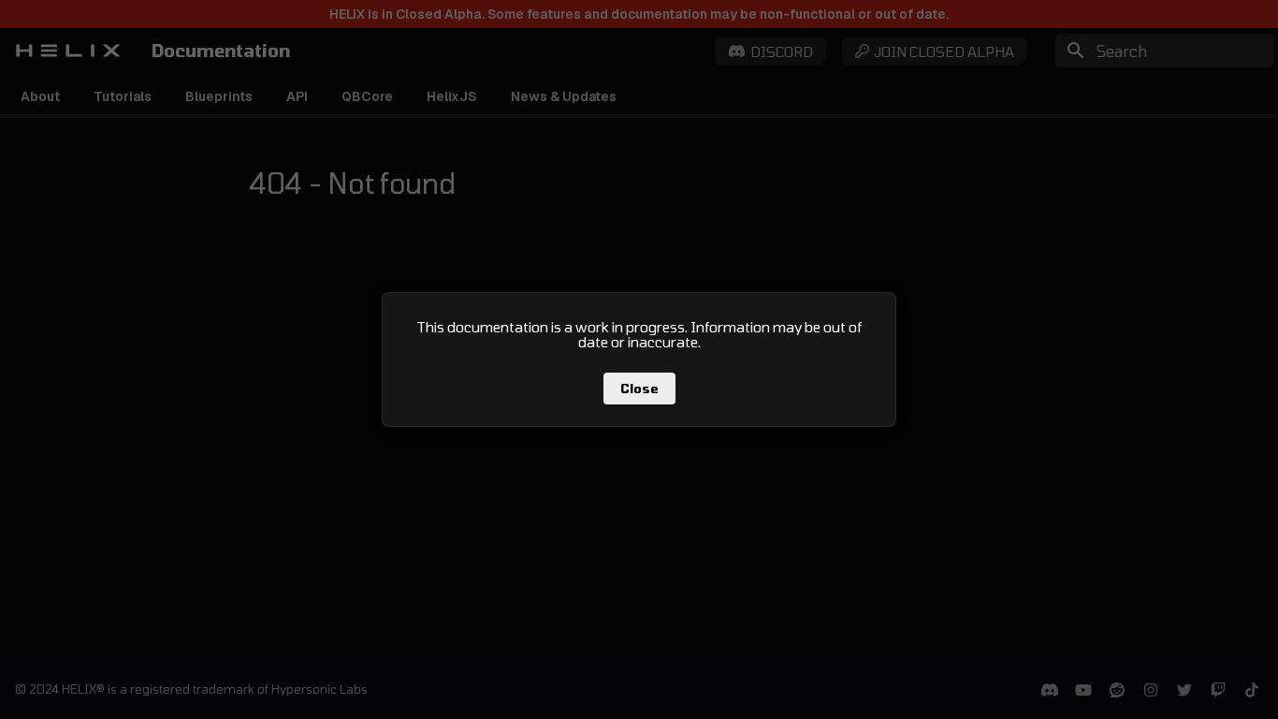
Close (639, 388)
